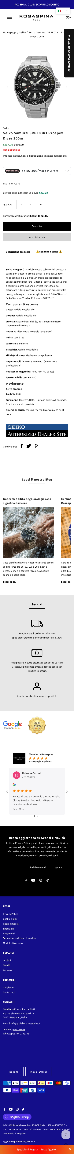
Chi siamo (8, 987)
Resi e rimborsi (11, 924)
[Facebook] (26, 881)
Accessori (8, 970)
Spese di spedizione (32, 156)
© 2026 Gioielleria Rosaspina (17, 1125)
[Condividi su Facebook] (21, 446)
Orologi (7, 960)
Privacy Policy (22, 843)
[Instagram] (40, 881)
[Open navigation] (9, 17)
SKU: (5, 183)
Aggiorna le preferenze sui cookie (19, 1141)
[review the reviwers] (14, 785)
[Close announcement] (70, 1149)
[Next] (65, 87)
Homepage (10, 32)
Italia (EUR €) (38, 1072)
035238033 (19, 1029)
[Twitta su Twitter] (28, 446)
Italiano (14, 1072)
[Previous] (8, 87)
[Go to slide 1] (34, 816)
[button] (63, 11)
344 (17, 1033)
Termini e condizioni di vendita (19, 938)
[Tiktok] (47, 881)
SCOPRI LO (47, 5)
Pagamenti (9, 933)
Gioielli (6, 965)
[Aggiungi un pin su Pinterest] (36, 446)
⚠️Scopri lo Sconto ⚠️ (49, 251)
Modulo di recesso (13, 943)
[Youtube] (33, 881)
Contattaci (8, 992)
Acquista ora (37, 237)
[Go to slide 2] (37, 816)
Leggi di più (9, 582)
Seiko (22, 32)
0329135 (24, 1033)
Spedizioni (8, 928)
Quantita (8, 204)
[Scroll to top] (66, 1144)
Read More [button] (19, 809)
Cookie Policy (10, 919)
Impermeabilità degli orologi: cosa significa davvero (27, 501)
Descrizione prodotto (18, 252)
